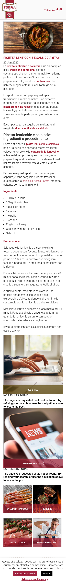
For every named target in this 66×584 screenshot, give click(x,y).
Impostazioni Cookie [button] (25, 573)
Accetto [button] (46, 573)
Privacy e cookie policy (34, 579)
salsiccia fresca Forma (36, 181)
